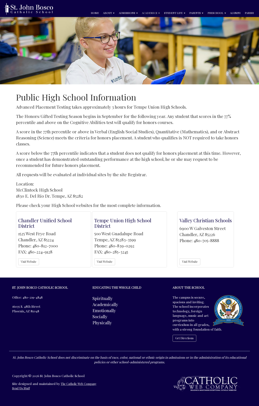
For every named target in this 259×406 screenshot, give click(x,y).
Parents (195, 13)
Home (95, 13)
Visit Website (28, 262)
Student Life (173, 13)
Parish (249, 13)
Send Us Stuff (21, 388)
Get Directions (184, 338)
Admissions (127, 13)
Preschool (216, 13)
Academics (150, 13)
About (108, 13)
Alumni (235, 13)
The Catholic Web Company (78, 384)
